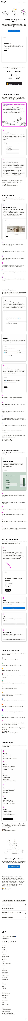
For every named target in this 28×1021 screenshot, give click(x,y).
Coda (3, 688)
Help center (4, 974)
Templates (4, 958)
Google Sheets (5, 665)
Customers (4, 951)
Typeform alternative (6, 1009)
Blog (3, 986)
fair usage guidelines (15, 112)
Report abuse (5, 979)
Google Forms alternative (7, 1013)
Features (3, 947)
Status (3, 965)
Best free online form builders (8, 1015)
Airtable (3, 670)
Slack (3, 683)
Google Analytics (5, 694)
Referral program (5, 995)
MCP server (4, 999)
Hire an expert (5, 977)
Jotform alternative (6, 1011)
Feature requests (5, 956)
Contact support (5, 975)
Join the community (6, 993)
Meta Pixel (4, 700)
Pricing (3, 949)
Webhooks (4, 676)
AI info (3, 961)
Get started (4, 970)
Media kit (4, 988)
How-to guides (5, 972)
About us (4, 984)
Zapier (3, 706)
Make (3, 711)
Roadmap (4, 954)
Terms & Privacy (5, 1004)
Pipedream (4, 717)
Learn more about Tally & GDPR (12, 175)
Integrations (4, 959)
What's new (4, 952)
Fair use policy (5, 1000)
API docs (4, 997)
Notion (3, 659)
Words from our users (6, 963)
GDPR (3, 1002)
